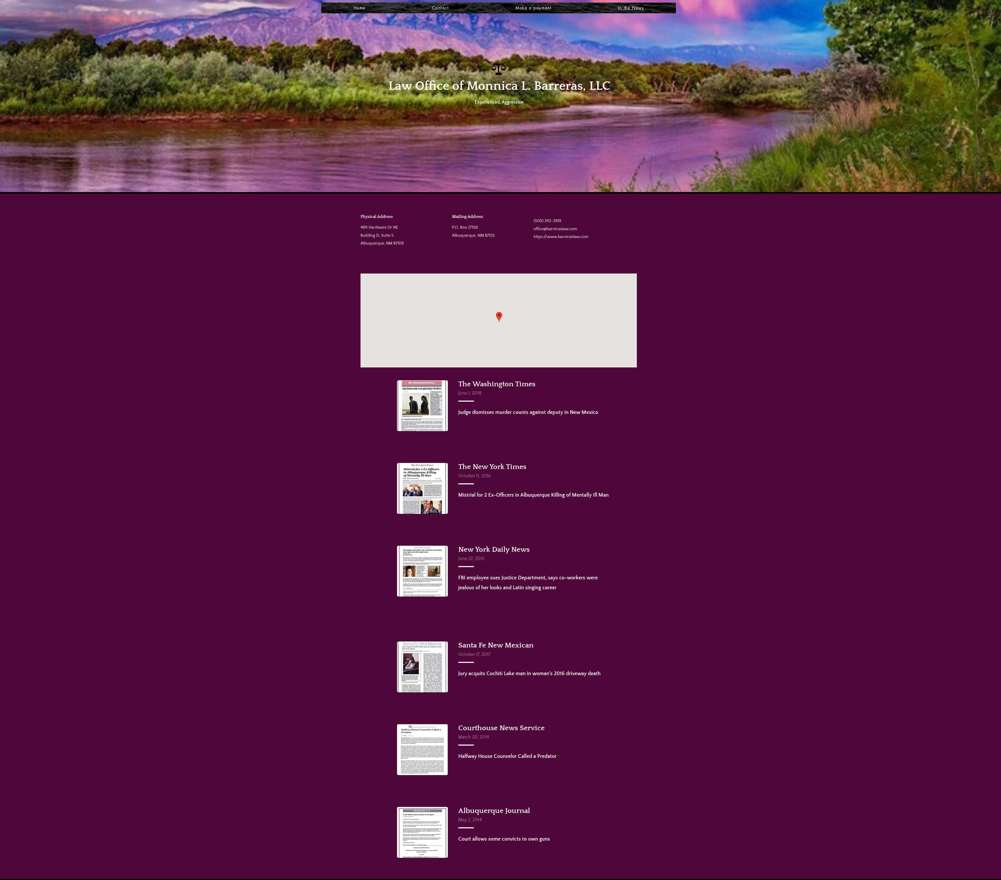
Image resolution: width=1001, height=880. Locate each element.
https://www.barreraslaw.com (561, 236)
